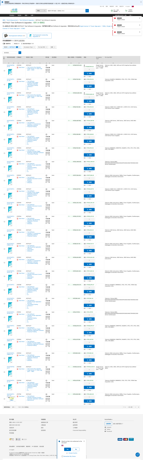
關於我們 (75, 422)
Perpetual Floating (32, 126)
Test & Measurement (12, 20)
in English (127, 6)
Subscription (30, 208)
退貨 (42, 427)
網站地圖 (41, 446)
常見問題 (11, 433)
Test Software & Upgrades (27, 20)
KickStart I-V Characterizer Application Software (34, 124)
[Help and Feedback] (138, 455)
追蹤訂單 (121, 6)
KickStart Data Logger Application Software (32, 83)
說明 (117, 6)
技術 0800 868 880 (14, 425)
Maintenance (30, 400)
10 (27, 89)
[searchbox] (65, 10)
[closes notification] (141, 2)
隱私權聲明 (12, 446)
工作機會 (75, 427)
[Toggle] (4, 43)
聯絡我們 (112, 6)
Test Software (30, 81)
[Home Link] (14, 10)
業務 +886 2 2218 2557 (15, 422)
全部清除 (21, 41)
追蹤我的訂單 (44, 422)
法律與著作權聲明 (20, 446)
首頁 (4, 20)
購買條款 (28, 446)
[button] (12, 15)
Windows (29, 182)
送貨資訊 (43, 430)
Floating (29, 181)
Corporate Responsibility (79, 430)
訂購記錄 (43, 425)
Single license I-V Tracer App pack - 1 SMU (92, 26)
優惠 (107, 6)
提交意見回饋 (12, 430)
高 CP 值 (102, 6)
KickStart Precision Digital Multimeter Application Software (35, 152)
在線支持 (11, 427)
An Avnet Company (14, 452)
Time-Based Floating (32, 85)
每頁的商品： (7, 407)
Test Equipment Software (15, 35)
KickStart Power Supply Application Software (33, 111)
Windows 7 (30, 86)
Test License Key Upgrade (34, 67)
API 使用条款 (35, 446)
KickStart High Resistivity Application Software (33, 220)
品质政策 (75, 425)
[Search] (87, 10)
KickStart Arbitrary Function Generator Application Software (35, 398)
